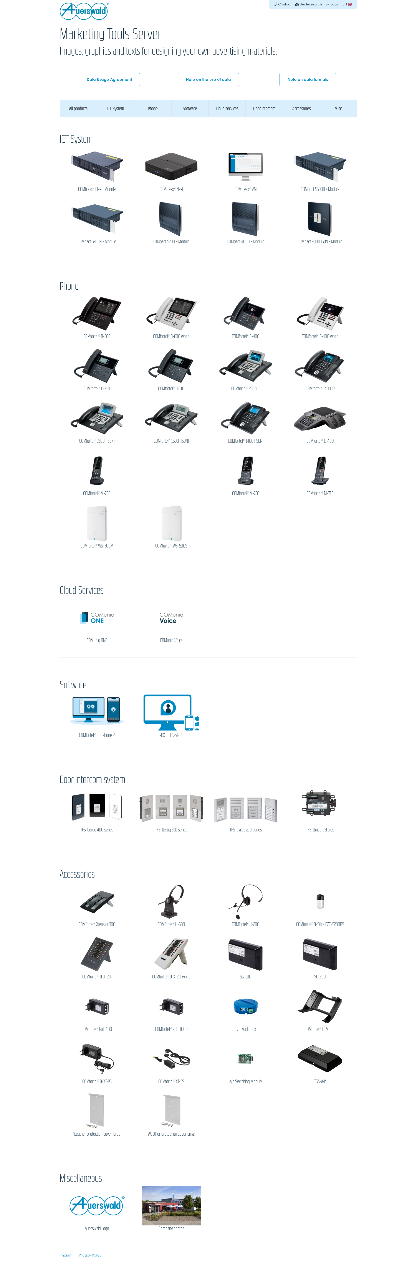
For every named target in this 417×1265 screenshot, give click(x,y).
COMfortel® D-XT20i (96, 976)
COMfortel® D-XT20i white (171, 976)
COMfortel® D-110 (171, 388)
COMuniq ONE (97, 640)
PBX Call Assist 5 (171, 735)
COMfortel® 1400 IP (320, 388)
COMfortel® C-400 (320, 441)
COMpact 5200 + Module (171, 241)
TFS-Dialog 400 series (97, 829)
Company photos (171, 1228)
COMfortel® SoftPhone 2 (97, 735)
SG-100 (245, 976)
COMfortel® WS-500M (97, 545)
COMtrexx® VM (246, 189)
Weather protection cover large (97, 1133)
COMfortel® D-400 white (320, 336)
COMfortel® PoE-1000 (171, 1029)
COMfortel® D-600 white (171, 336)
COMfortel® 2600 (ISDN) (97, 441)
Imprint (65, 1255)
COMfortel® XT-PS (171, 1081)
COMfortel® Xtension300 (97, 924)
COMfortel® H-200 (245, 924)
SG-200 (320, 976)
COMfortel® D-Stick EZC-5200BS (320, 924)
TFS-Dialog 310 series (171, 829)
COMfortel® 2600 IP (245, 388)
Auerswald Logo (97, 1228)
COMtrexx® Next (171, 189)
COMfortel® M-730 (97, 493)
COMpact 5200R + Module (97, 241)
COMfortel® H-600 (171, 924)
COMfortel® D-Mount (320, 1029)
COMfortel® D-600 (97, 336)
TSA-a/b (320, 1081)
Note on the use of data (208, 79)
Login (334, 4)
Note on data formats (308, 79)
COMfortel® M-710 (320, 493)
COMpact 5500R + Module (320, 189)
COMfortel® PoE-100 (97, 1029)
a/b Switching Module (245, 1081)
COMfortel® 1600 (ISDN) (171, 441)
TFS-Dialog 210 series (246, 829)
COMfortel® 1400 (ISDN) (245, 441)
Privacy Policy (90, 1255)
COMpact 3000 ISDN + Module (320, 241)
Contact (284, 4)
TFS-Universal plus (320, 829)
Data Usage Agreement (109, 79)
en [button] (345, 4)
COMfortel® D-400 (245, 336)
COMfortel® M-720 (245, 493)
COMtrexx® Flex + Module (97, 189)
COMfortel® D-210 (97, 388)
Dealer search (310, 4)
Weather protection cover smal (171, 1133)
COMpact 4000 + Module (245, 241)
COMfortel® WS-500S (171, 545)
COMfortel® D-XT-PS (97, 1081)
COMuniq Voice (171, 640)
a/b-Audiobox (245, 1029)
